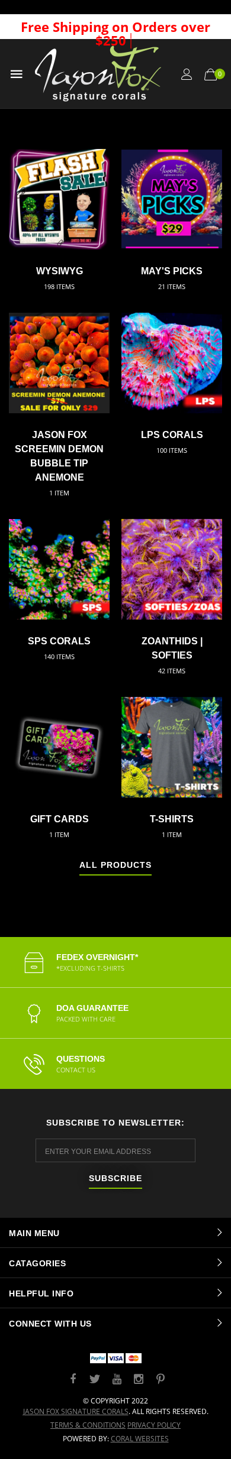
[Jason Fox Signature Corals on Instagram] (138, 1379)
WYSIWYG (59, 271)
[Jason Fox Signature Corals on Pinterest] (160, 1379)
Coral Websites (140, 1439)
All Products (115, 865)
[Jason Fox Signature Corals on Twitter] (95, 1379)
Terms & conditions (88, 1425)
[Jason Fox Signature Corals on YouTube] (116, 1379)
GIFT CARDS (59, 819)
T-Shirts (172, 819)
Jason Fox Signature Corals (76, 1411)
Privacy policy (154, 1425)
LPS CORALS (172, 435)
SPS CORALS (59, 641)
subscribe (115, 1178)
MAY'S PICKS (172, 271)
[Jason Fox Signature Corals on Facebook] (73, 1379)
